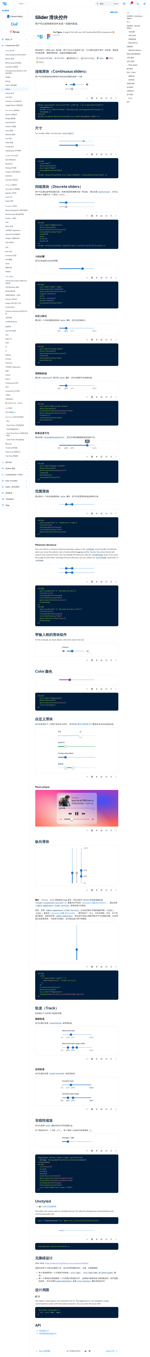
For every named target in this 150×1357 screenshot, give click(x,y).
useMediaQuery (11, 322)
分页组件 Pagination (13, 230)
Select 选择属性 (11, 85)
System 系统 (10, 468)
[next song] (83, 814)
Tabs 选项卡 (9, 242)
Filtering (8, 363)
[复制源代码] (101, 98)
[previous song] (70, 814)
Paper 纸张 (9, 201)
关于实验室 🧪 (10, 412)
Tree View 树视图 (11, 456)
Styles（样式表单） (13, 487)
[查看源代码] (87, 660)
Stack (7, 264)
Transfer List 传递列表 (13, 101)
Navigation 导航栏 (11, 206)
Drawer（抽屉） (11, 218)
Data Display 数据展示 (12, 110)
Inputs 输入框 (9, 50)
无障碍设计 (9, 399)
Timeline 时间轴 (11, 448)
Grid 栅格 (8, 259)
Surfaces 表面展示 (11, 185)
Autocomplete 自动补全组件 (15, 55)
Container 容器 (10, 255)
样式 (7, 387)
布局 (6, 247)
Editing (8, 355)
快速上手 (8, 39)
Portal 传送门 (10, 307)
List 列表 (8, 138)
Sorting (8, 359)
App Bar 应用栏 (11, 193)
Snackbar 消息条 (11, 180)
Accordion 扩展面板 (12, 189)
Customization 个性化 (13, 475)
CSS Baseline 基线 (12, 287)
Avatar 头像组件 (11, 114)
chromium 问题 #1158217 (94, 903)
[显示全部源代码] (87, 98)
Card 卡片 (9, 197)
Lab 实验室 (8, 408)
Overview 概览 (10, 331)
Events (7, 375)
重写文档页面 (83, 724)
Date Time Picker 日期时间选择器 (17, 434)
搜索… (109, 4)
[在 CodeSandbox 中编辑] (92, 98)
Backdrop (9, 164)
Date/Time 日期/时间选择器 (14, 417)
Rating (7, 81)
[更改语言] (137, 4)
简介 (8, 421)
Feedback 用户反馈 (11, 155)
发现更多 (8, 493)
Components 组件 (12, 45)
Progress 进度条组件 (13, 172)
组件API (8, 462)
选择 (7, 371)
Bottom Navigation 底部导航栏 (16, 210)
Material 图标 (10, 134)
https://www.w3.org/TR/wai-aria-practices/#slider (66, 1263)
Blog (7, 505)
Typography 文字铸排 (13, 151)
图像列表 (8, 268)
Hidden (8, 272)
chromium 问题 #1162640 (62, 913)
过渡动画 (8, 318)
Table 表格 (9, 142)
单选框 (7, 77)
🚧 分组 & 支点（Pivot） (14, 403)
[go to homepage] (5, 4)
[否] (90, 1351)
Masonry (8, 444)
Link (7, 222)
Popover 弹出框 (11, 299)
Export (7, 379)
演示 (7, 335)
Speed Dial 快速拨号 (12, 234)
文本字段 (8, 97)
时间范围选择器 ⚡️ (13, 429)
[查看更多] (116, 98)
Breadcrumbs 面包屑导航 (14, 214)
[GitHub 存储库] (124, 4)
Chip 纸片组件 (10, 122)
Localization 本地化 (12, 391)
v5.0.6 (21, 4)
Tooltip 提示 (9, 147)
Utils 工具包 (9, 276)
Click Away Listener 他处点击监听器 (16, 282)
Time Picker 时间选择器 (15, 440)
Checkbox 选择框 (11, 67)
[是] (85, 1351)
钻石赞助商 (5, 10)
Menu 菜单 (9, 226)
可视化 (7, 395)
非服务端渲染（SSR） (13, 295)
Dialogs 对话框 (10, 168)
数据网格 (8, 326)
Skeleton (8, 176)
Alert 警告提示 (10, 160)
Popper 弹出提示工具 (13, 303)
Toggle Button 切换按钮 (14, 105)
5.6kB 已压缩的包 (48, 1206)
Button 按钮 (9, 59)
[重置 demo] (111, 98)
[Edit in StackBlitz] (96, 98)
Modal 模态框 (10, 291)
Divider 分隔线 (10, 126)
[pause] (77, 813)
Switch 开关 (9, 93)
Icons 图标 (9, 131)
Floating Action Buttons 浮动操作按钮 (16, 72)
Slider (7, 89)
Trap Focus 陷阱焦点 (12, 452)
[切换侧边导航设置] (144, 4)
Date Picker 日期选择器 (15, 425)
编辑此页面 (114, 12)
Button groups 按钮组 (13, 63)
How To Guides (11, 481)
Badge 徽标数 (10, 118)
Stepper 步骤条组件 (12, 238)
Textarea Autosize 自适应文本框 (16, 312)
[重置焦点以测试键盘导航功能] (106, 98)
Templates (10, 499)
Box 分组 (8, 251)
